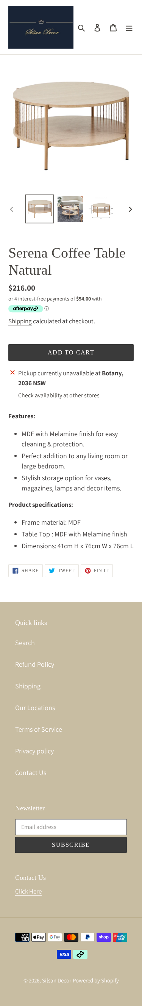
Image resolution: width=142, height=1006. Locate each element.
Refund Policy (34, 664)
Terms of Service (38, 729)
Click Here (28, 891)
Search (25, 642)
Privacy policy (34, 751)
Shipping (20, 321)
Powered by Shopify (96, 980)
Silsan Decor (56, 980)
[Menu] (129, 27)
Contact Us (30, 772)
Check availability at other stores (59, 395)
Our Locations (35, 707)
